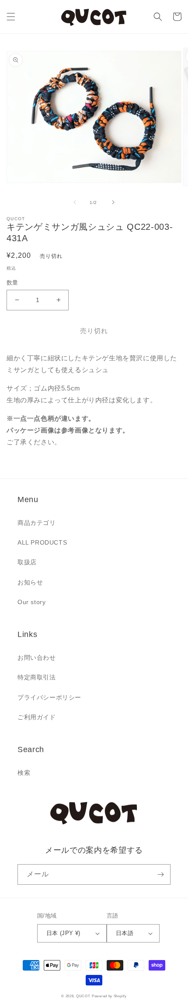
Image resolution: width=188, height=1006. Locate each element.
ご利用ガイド (36, 717)
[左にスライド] (74, 202)
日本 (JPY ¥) (63, 933)
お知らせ (30, 582)
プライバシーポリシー (49, 697)
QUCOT (83, 996)
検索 (23, 772)
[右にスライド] (113, 202)
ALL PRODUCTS (42, 542)
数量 (12, 282)
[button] (11, 16)
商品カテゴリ (36, 522)
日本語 (124, 933)
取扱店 (27, 562)
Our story (31, 601)
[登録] (160, 874)
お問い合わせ (36, 657)
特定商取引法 (36, 677)
